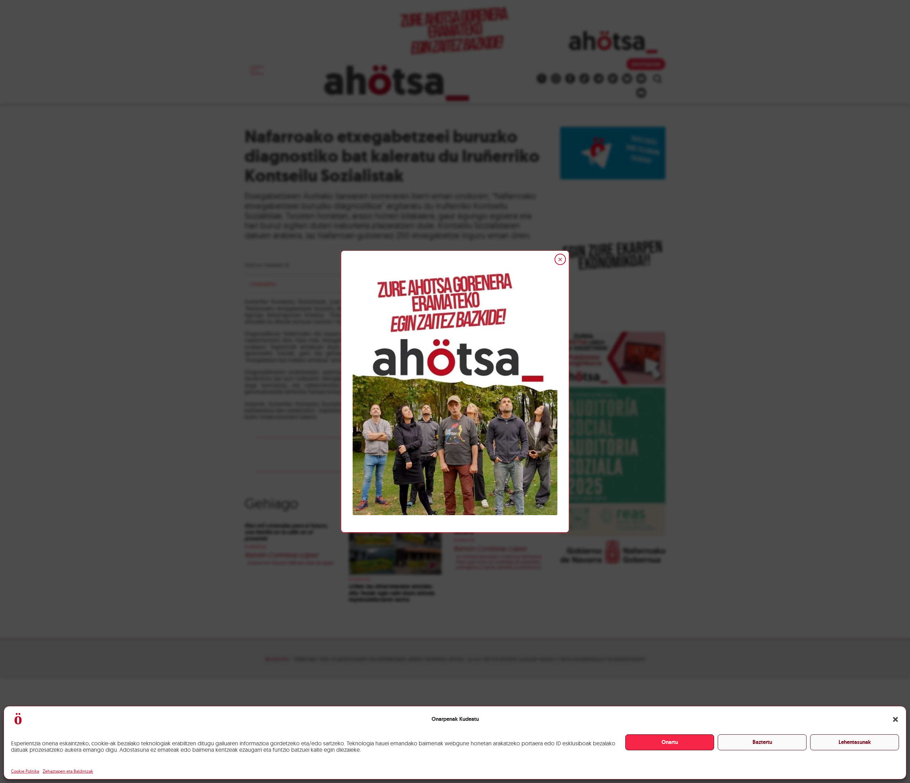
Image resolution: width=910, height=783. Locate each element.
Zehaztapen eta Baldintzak (68, 771)
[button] (895, 719)
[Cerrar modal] (560, 259)
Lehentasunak (855, 742)
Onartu (670, 742)
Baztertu (762, 742)
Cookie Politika (25, 771)
